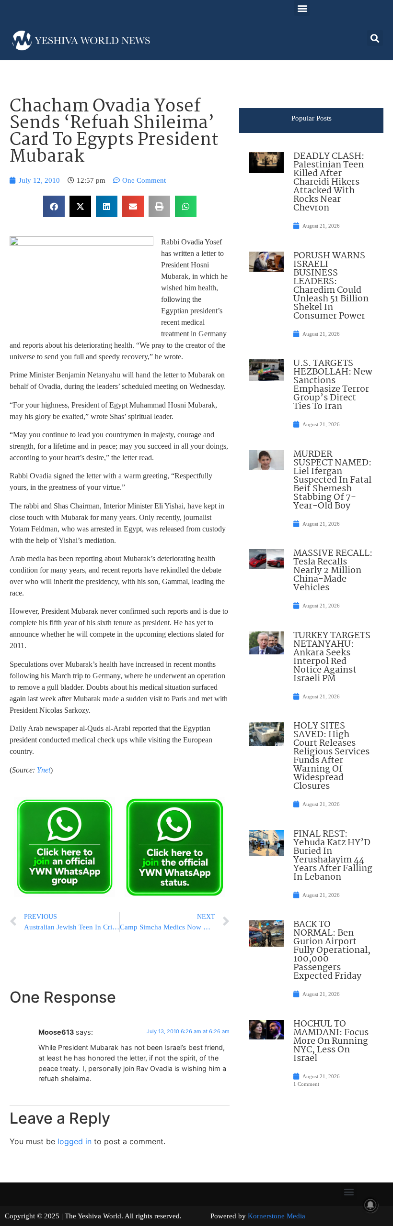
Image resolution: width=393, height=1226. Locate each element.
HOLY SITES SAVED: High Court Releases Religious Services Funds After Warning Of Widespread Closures (331, 756)
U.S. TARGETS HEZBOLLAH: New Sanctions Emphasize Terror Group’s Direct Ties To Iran (332, 385)
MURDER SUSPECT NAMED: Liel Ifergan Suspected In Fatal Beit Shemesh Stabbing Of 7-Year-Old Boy (332, 480)
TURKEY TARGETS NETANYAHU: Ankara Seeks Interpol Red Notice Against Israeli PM (331, 657)
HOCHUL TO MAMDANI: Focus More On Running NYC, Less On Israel (331, 1041)
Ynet (43, 770)
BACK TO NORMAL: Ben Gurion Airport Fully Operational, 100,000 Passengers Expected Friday (331, 950)
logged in (75, 1141)
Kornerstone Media (276, 1216)
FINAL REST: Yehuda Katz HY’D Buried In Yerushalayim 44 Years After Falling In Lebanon (332, 855)
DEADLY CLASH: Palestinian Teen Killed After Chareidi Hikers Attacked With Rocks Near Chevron (328, 182)
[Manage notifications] (370, 1205)
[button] (302, 8)
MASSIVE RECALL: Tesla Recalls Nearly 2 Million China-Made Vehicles (332, 570)
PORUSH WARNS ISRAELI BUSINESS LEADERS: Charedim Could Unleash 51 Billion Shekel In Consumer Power (331, 286)
